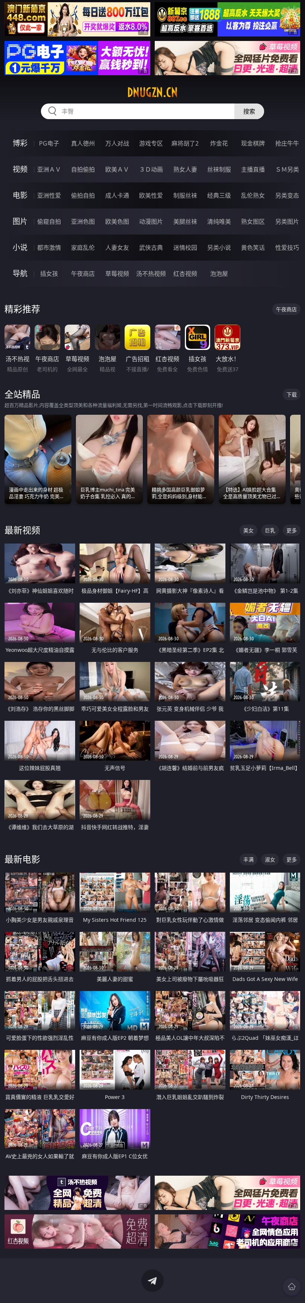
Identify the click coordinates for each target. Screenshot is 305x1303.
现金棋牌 (253, 143)
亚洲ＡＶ (49, 169)
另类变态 (287, 195)
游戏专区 (151, 143)
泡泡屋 (219, 274)
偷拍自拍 (83, 195)
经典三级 (219, 195)
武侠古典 (151, 247)
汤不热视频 (151, 274)
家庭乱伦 (83, 247)
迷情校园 (185, 247)
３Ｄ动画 (151, 169)
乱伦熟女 (253, 195)
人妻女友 (117, 247)
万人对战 (117, 143)
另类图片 (287, 221)
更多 (291, 530)
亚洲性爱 (49, 195)
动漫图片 (151, 221)
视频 (20, 169)
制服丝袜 (185, 195)
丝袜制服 (219, 169)
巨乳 (270, 530)
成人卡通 (117, 195)
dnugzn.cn (152, 92)
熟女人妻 (185, 169)
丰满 (248, 859)
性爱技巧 (287, 247)
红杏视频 (185, 274)
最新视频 (22, 530)
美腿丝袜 (185, 221)
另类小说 (219, 247)
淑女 (270, 859)
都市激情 (49, 247)
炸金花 (219, 143)
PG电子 (49, 143)
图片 (20, 221)
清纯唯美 (219, 221)
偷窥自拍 (49, 221)
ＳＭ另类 (287, 169)
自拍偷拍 (83, 169)
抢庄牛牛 (287, 143)
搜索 (249, 111)
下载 (291, 394)
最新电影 (22, 859)
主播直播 (253, 169)
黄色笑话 (253, 247)
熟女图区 (253, 221)
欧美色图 (117, 221)
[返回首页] (292, 1287)
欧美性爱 (151, 195)
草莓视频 (117, 274)
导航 (20, 273)
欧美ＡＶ (117, 169)
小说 (20, 247)
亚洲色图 (83, 221)
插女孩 (49, 274)
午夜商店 (83, 274)
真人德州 (83, 143)
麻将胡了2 (185, 143)
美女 (248, 530)
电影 (20, 195)
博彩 (20, 143)
